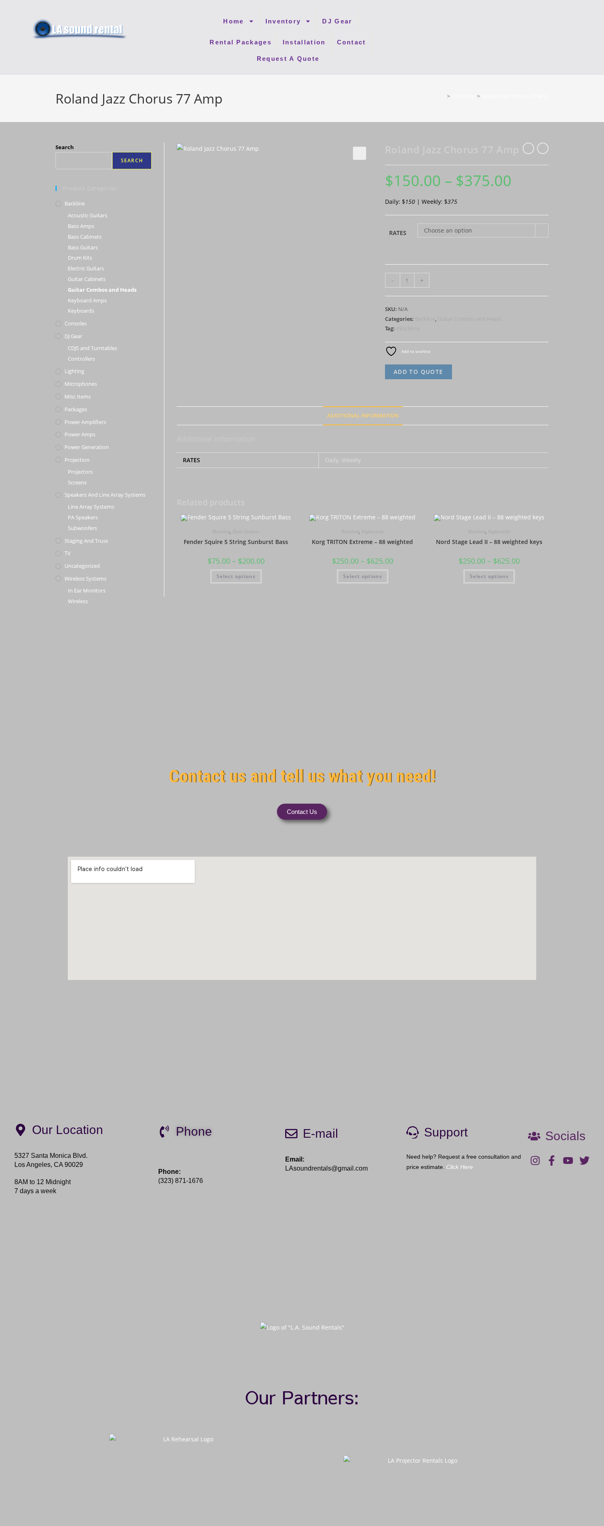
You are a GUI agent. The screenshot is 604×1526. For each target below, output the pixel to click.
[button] (359, 153)
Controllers (81, 358)
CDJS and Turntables (92, 348)
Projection (77, 459)
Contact (351, 42)
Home (233, 21)
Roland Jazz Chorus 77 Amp (515, 96)
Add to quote (418, 372)
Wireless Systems (85, 578)
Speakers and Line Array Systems (105, 494)
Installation (304, 42)
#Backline (408, 328)
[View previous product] (528, 148)
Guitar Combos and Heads (470, 319)
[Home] (442, 96)
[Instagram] (535, 1160)
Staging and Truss (86, 540)
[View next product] (543, 148)
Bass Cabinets (84, 236)
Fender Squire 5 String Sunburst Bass (236, 542)
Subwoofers (82, 528)
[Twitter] (584, 1160)
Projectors (80, 471)
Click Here (459, 1167)
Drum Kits (80, 257)
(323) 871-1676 (180, 1180)
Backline (425, 319)
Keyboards (373, 531)
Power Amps (80, 434)
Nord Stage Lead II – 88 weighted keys (489, 542)
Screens (77, 482)
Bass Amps (81, 226)
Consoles (76, 323)
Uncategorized (82, 565)
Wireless (78, 601)
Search (64, 147)
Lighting (74, 371)
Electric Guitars (86, 268)
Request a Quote (288, 58)
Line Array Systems (91, 506)
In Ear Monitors (87, 590)
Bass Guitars (246, 531)
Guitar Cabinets (87, 279)
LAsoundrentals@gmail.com (326, 1168)
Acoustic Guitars (87, 215)
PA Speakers (83, 517)
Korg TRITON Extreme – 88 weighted (362, 542)
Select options (236, 576)
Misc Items (78, 396)
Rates (397, 233)
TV (68, 553)
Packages (76, 409)
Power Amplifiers (85, 422)
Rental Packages (241, 42)
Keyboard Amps (87, 300)
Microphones (81, 383)
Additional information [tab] (363, 415)
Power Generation (87, 447)
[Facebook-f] (551, 1160)
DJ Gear (337, 21)
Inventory (283, 21)
